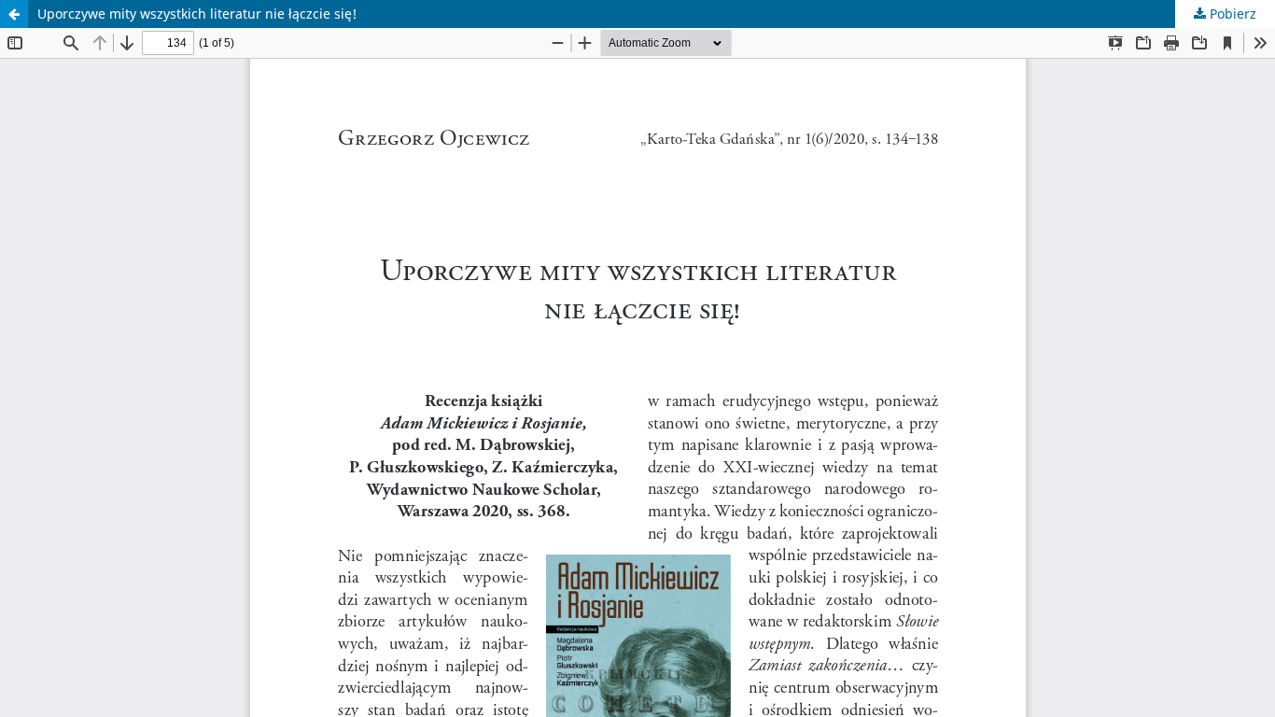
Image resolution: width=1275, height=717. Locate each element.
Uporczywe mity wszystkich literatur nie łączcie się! (197, 13)
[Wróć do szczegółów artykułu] (14, 14)
